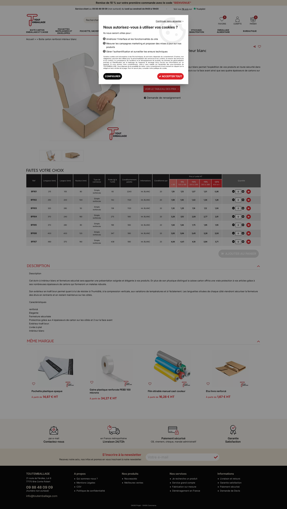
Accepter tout (171, 76)
